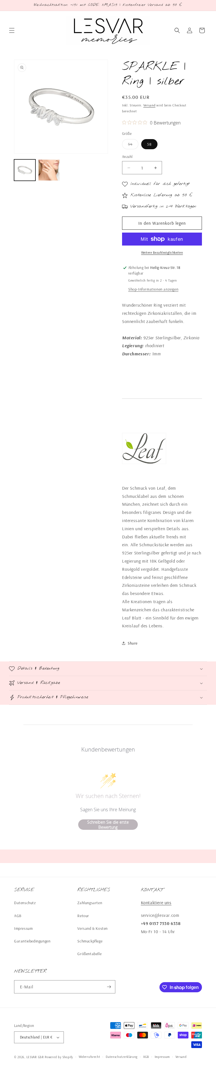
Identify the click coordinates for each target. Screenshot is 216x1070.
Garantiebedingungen (32, 941)
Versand (149, 105)
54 (133, 145)
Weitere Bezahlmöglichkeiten (162, 252)
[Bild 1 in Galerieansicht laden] (24, 170)
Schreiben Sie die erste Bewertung (108, 824)
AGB (18, 915)
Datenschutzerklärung (122, 1057)
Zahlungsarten (89, 902)
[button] (12, 30)
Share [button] (133, 643)
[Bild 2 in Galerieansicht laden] (49, 170)
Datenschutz (25, 902)
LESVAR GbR (35, 1057)
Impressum (23, 928)
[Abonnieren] (109, 986)
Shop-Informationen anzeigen (153, 289)
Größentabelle (89, 953)
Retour (83, 915)
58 (149, 144)
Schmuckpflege (89, 941)
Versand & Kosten (92, 928)
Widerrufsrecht (89, 1057)
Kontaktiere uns (156, 902)
